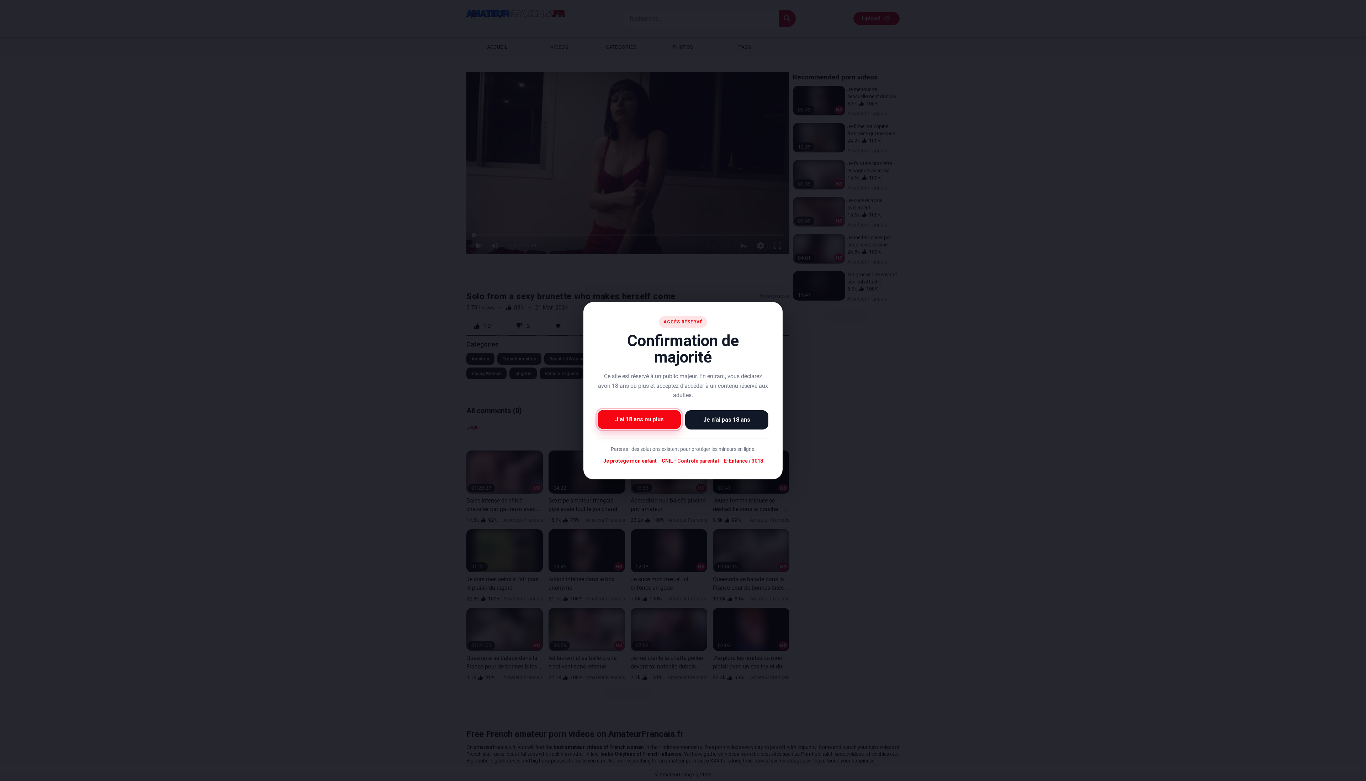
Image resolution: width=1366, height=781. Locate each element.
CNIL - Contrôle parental (690, 461)
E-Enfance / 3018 (743, 461)
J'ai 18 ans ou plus (639, 419)
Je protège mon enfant (630, 461)
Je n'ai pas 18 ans (726, 419)
